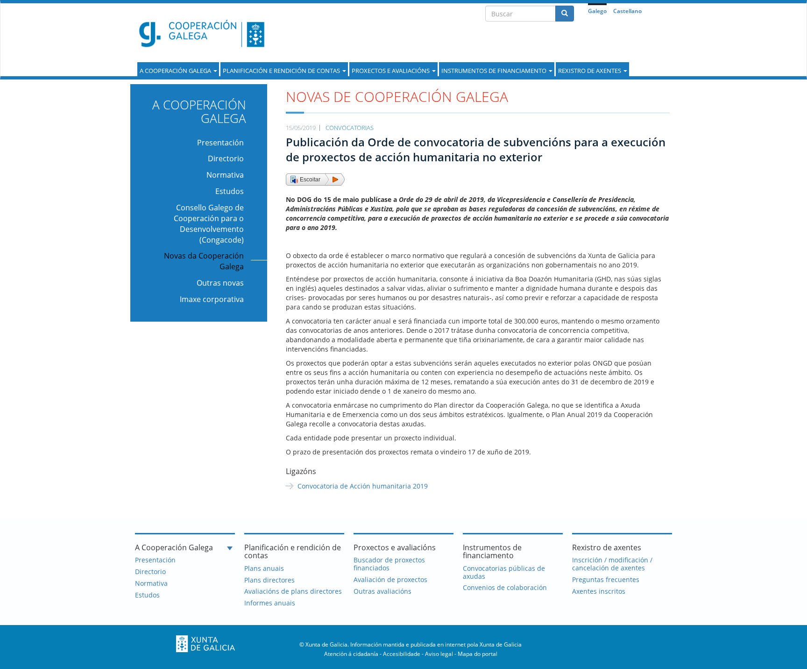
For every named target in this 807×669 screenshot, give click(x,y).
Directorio (226, 158)
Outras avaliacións (382, 591)
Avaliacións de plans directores (293, 591)
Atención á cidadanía (351, 654)
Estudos (229, 191)
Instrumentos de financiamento (494, 70)
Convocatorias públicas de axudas (504, 572)
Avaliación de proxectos (390, 579)
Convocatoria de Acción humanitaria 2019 (362, 486)
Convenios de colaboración (505, 587)
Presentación (220, 142)
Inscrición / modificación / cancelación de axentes (612, 563)
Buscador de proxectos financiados (389, 563)
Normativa (225, 175)
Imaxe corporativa (212, 299)
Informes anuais (269, 602)
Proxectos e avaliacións (391, 70)
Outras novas (220, 283)
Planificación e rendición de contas (282, 70)
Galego (597, 11)
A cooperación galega (176, 70)
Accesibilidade (401, 654)
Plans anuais (264, 568)
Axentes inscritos (598, 591)
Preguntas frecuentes (605, 579)
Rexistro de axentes (590, 70)
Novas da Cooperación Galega (204, 261)
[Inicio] (198, 33)
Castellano (627, 11)
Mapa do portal (477, 654)
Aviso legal (439, 654)
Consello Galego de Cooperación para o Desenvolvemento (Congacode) (209, 223)
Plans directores (269, 579)
